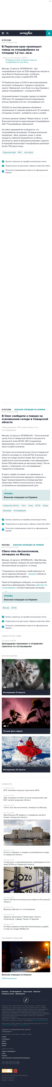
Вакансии (36, 992)
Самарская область (11, 304)
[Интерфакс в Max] (17, 1062)
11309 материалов (9, 978)
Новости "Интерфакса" (9, 1051)
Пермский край (9, 152)
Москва (6, 545)
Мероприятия (20, 994)
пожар (45, 505)
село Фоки (28, 152)
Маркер (4, 1043)
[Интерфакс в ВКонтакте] (10, 1062)
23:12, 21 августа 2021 (9, 43)
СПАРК (4, 1037)
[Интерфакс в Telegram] (7, 1062)
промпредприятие (35, 304)
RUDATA (4, 1056)
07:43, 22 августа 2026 (10, 412)
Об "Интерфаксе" (16, 992)
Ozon (24, 304)
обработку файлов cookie (40, 1020)
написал (32, 574)
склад (30, 505)
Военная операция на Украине (30, 187)
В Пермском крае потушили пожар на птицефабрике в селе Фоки (21, 61)
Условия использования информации (15, 1075)
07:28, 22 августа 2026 (10, 189)
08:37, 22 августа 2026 (10, 547)
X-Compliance (6, 1039)
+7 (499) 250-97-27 (23, 1025)
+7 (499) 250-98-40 (7, 1025)
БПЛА (5, 309)
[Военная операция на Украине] (26, 972)
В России (6, 40)
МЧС (20, 152)
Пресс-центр (27, 992)
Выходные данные (8, 1078)
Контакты (5, 992)
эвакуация (7, 511)
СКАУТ (4, 1041)
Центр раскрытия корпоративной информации (16, 1058)
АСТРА (4, 1045)
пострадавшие (20, 511)
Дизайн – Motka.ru (8, 1080)
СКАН (3, 1053)
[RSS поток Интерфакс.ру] (14, 1062)
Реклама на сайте (8, 994)
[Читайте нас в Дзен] (3, 1062)
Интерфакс (26, 33)
